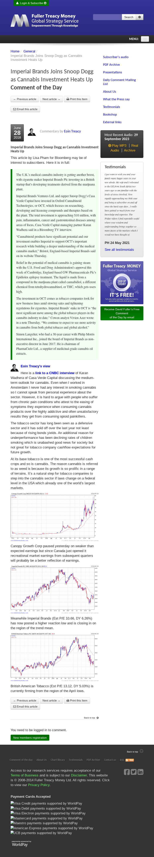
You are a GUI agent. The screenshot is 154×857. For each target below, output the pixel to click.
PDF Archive (93, 760)
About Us (41, 760)
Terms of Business (24, 775)
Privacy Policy (39, 785)
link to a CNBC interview (54, 373)
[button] (139, 17)
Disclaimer (79, 775)
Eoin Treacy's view (35, 366)
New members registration (30, 737)
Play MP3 (119, 145)
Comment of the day (21, 760)
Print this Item (78, 99)
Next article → (51, 99)
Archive (129, 150)
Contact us (110, 760)
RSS (122, 760)
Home (15, 51)
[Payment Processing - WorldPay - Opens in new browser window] (24, 843)
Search (128, 17)
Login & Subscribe (31, 3)
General (29, 51)
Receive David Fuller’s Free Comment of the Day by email (122, 313)
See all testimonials (119, 250)
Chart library (58, 760)
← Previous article (24, 99)
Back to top (90, 718)
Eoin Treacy (72, 131)
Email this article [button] (26, 109)
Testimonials (76, 760)
